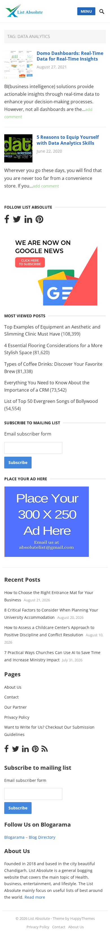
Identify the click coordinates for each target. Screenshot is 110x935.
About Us (12, 687)
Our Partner (15, 707)
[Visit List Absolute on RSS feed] (44, 750)
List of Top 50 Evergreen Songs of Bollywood (51, 401)
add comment (46, 186)
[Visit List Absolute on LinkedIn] (28, 221)
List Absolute (39, 918)
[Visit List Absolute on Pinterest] (39, 221)
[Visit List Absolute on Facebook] (6, 221)
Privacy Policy (16, 717)
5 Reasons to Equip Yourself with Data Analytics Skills (68, 140)
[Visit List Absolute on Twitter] (17, 221)
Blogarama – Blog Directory (29, 837)
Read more (35, 897)
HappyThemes (82, 918)
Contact (11, 697)
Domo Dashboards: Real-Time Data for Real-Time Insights (70, 56)
